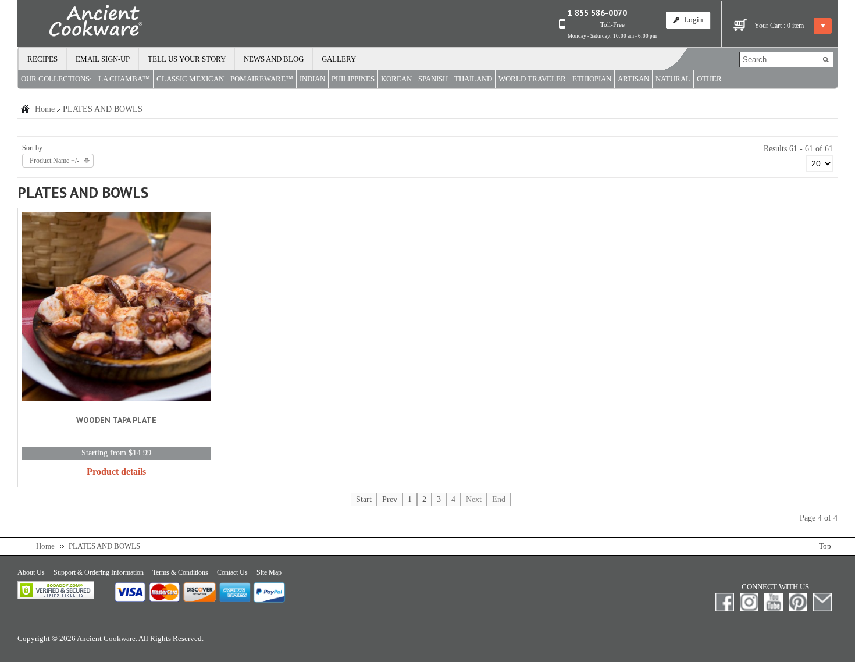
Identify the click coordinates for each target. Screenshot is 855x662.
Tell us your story (187, 59)
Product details (116, 471)
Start (364, 499)
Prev (389, 499)
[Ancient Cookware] (80, 23)
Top (825, 546)
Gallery (339, 59)
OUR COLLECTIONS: (56, 79)
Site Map (269, 572)
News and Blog (274, 59)
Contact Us (232, 572)
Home (45, 109)
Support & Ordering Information (99, 572)
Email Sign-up (103, 59)
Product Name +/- (54, 160)
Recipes (42, 59)
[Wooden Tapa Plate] (116, 309)
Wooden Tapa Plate (116, 420)
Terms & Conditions (180, 572)
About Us (31, 572)
